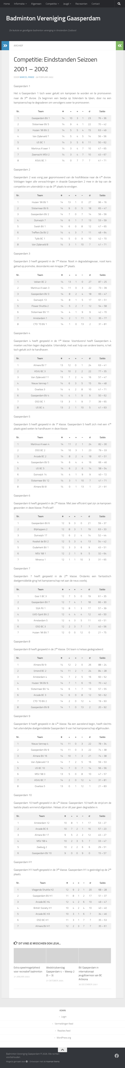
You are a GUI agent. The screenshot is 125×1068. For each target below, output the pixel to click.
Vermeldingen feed (64, 1023)
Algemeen (36, 3)
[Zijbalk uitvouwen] (5, 45)
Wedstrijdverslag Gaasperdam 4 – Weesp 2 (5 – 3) (60, 971)
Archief (18, 45)
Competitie (51, 3)
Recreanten (81, 3)
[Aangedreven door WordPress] (27, 1062)
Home (7, 3)
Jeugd (66, 3)
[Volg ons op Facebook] (117, 1056)
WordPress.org (64, 1037)
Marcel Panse (27, 77)
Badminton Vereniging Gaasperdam (53, 18)
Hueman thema (52, 1061)
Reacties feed (63, 1030)
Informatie (19, 3)
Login (63, 1016)
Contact (96, 3)
